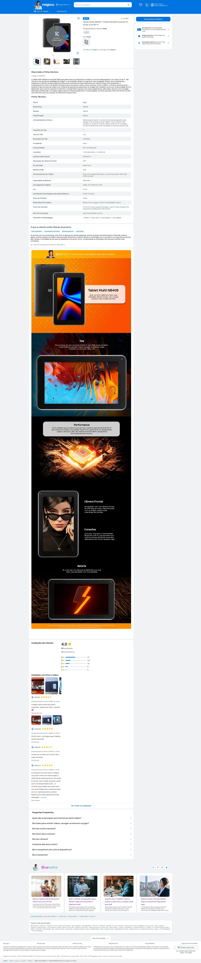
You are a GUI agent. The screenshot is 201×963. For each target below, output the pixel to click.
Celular (149, 927)
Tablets (30, 961)
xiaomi (121, 927)
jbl (53, 929)
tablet (33, 929)
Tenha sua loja (77, 943)
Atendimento (62, 11)
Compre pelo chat (187, 947)
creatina (33, 927)
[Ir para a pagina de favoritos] (140, 4)
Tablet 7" (93, 916)
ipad (101, 929)
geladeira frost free (121, 929)
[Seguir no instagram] (162, 867)
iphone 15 (102, 925)
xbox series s (114, 927)
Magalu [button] (95, 50)
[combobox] (103, 4)
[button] (128, 5)
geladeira (141, 925)
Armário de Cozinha (146, 929)
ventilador (128, 927)
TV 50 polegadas (164, 929)
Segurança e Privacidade (190, 943)
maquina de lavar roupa (81, 929)
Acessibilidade (149, 943)
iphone (161, 925)
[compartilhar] (78, 53)
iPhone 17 (43, 925)
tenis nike (69, 929)
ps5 (116, 925)
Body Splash (47, 929)
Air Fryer (121, 925)
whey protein (42, 927)
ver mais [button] (43, 797)
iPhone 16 (50, 925)
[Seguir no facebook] (158, 867)
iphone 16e (104, 927)
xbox (156, 925)
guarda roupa (108, 929)
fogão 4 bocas (134, 929)
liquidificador (94, 929)
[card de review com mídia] (37, 685)
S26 (56, 925)
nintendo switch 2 (139, 927)
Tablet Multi (63, 916)
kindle (59, 927)
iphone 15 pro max (81, 927)
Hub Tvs (95, 925)
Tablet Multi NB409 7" (50, 916)
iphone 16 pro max (131, 925)
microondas (51, 927)
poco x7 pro (150, 925)
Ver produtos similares (153, 19)
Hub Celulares (76, 925)
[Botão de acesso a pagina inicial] (44, 4)
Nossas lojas (41, 943)
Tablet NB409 (84, 916)
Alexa (156, 929)
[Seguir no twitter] (153, 867)
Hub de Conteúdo (64, 925)
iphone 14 (110, 925)
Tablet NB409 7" (73, 916)
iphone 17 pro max (68, 927)
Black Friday (34, 925)
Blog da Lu (6, 943)
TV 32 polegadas (37, 930)
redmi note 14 (59, 929)
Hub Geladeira (86, 925)
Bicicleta (39, 929)
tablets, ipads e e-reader (17, 961)
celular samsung (94, 927)
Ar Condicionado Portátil (161, 927)
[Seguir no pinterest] (166, 867)
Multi (85, 102)
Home (5, 961)
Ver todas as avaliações (81, 806)
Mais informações (99, 938)
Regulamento (113, 943)
